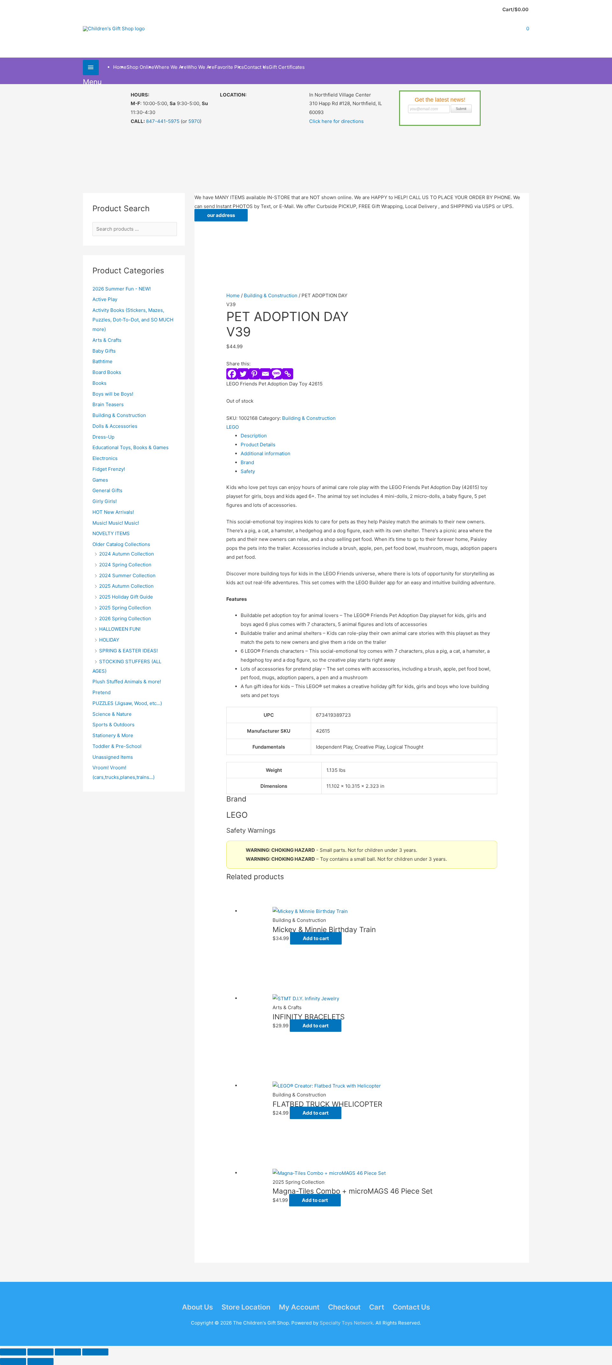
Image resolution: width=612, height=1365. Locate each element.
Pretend (101, 692)
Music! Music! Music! (115, 523)
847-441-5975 (162, 121)
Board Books (106, 372)
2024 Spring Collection (125, 565)
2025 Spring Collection (125, 608)
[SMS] (276, 373)
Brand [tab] (247, 462)
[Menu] (91, 67)
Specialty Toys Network (346, 1323)
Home (233, 295)
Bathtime (102, 361)
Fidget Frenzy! (108, 469)
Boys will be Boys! (112, 394)
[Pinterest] (254, 373)
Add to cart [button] (316, 938)
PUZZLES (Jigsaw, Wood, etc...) (127, 703)
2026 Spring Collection (125, 618)
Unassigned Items (112, 757)
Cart (376, 1307)
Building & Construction (119, 415)
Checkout (344, 1307)
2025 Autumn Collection (126, 586)
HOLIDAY (109, 640)
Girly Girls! (104, 501)
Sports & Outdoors (113, 725)
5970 (194, 121)
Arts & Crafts (106, 340)
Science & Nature (112, 714)
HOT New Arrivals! (113, 512)
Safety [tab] (248, 471)
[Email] (265, 373)
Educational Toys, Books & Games (130, 447)
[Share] (68, 1351)
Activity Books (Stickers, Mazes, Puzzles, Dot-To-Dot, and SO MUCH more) (132, 319)
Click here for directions (336, 121)
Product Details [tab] (258, 445)
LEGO (232, 427)
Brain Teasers (108, 404)
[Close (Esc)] (95, 1351)
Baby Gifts (104, 351)
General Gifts (107, 490)
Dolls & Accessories (114, 426)
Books (99, 383)
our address (221, 215)
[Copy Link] (287, 373)
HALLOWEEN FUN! (120, 629)
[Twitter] (243, 373)
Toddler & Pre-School (117, 746)
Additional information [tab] (265, 453)
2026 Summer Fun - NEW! (121, 289)
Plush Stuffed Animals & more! (126, 682)
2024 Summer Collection (127, 575)
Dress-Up (103, 437)
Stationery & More (112, 735)
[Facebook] (231, 373)
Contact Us (411, 1307)
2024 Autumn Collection (126, 554)
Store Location (246, 1307)
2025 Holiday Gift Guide (126, 597)
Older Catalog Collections (121, 544)
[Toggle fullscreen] (40, 1351)
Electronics (105, 458)
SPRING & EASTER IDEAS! (128, 651)
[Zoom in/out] (13, 1351)
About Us (197, 1307)
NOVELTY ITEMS (111, 533)
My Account (299, 1307)
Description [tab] (254, 436)
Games (100, 480)
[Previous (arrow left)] (13, 1361)
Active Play (104, 299)
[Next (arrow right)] (40, 1361)
